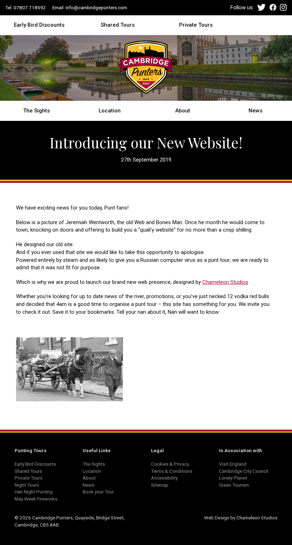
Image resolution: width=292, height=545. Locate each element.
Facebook (273, 7)
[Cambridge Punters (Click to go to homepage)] (146, 69)
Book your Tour (98, 491)
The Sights (36, 110)
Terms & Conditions (171, 471)
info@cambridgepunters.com (96, 7)
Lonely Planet (233, 478)
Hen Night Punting (34, 491)
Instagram (283, 7)
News (255, 110)
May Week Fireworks (36, 499)
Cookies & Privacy (170, 464)
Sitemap (159, 485)
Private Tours (196, 24)
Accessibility (164, 478)
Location (110, 110)
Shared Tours (118, 24)
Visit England (232, 464)
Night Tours (27, 485)
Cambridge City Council (243, 471)
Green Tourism (234, 485)
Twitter (261, 7)
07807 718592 (30, 7)
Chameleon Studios (225, 282)
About (182, 110)
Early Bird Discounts (39, 24)
